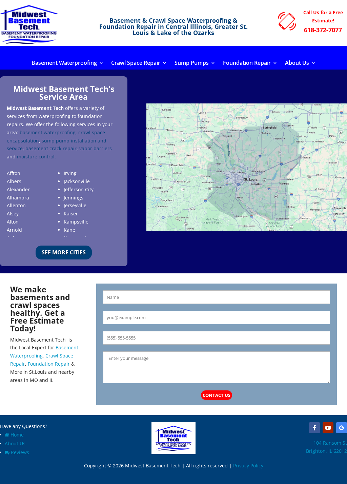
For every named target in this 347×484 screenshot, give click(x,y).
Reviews (20, 452)
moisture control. (36, 156)
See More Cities (64, 252)
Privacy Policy (248, 465)
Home (17, 434)
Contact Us (216, 395)
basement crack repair (51, 148)
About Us (297, 63)
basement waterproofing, (48, 132)
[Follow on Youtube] (328, 427)
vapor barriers (95, 148)
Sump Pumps (192, 63)
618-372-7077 (323, 30)
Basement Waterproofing (64, 63)
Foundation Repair (247, 63)
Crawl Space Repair (135, 63)
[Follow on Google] (341, 427)
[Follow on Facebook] (314, 427)
